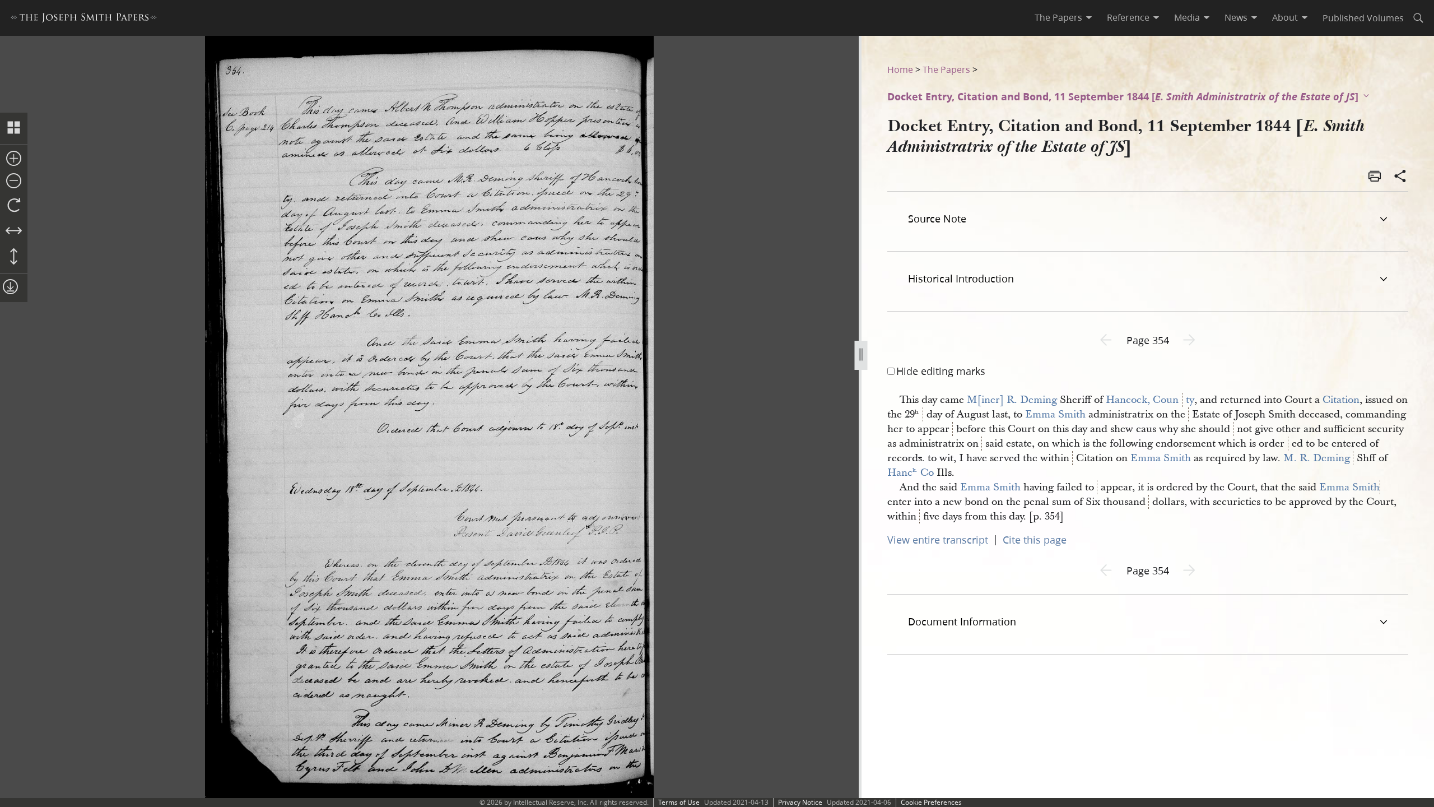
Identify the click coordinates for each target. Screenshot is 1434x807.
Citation (1341, 400)
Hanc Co (910, 473)
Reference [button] (1128, 17)
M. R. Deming (1316, 458)
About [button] (1285, 17)
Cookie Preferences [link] (931, 802)
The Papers (946, 69)
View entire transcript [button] (937, 539)
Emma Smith (1055, 414)
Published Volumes (1363, 17)
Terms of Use (679, 802)
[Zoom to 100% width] (14, 231)
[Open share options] (1400, 177)
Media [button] (1187, 17)
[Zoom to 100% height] (14, 257)
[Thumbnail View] (14, 128)
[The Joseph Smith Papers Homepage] (83, 19)
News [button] (1236, 17)
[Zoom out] (14, 182)
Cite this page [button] (1035, 539)
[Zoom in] (14, 159)
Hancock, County (1150, 400)
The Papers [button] (1058, 17)
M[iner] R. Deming (1012, 400)
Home (900, 69)
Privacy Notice (800, 802)
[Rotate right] (14, 205)
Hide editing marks (940, 371)
